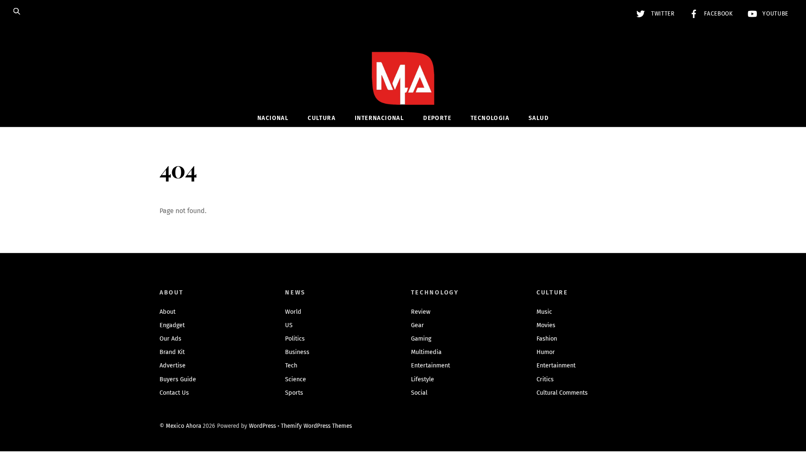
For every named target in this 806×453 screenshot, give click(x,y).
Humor (545, 352)
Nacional (272, 118)
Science (295, 379)
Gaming (421, 338)
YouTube (774, 13)
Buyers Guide (178, 379)
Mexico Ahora (183, 426)
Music (544, 311)
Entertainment (430, 365)
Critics (545, 379)
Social (419, 392)
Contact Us (174, 392)
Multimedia (426, 352)
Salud (539, 118)
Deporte (437, 118)
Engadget (172, 325)
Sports (294, 392)
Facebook (717, 13)
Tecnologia (490, 118)
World (293, 311)
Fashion (546, 338)
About (167, 311)
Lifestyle (422, 379)
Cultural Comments (562, 392)
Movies (545, 325)
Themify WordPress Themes (316, 426)
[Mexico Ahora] (403, 90)
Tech (291, 365)
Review (420, 311)
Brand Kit (172, 352)
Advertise (173, 365)
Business (297, 352)
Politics (295, 338)
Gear (417, 325)
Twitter (661, 13)
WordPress (262, 426)
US (289, 325)
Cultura (321, 118)
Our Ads (170, 338)
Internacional (379, 118)
